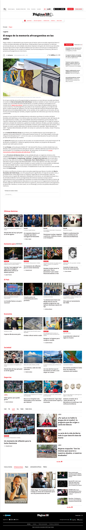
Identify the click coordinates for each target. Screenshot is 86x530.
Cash (5, 409)
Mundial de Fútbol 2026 (21, 9)
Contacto (34, 524)
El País (28, 9)
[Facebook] (9, 519)
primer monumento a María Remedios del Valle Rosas (28, 151)
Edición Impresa (11, 9)
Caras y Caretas (8, 467)
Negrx (10, 27)
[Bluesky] (14, 519)
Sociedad (39, 9)
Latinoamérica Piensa (35, 467)
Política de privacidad (42, 524)
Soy (18, 409)
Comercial (77, 515)
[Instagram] (11, 519)
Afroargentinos (8, 194)
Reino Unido (59, 20)
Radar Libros (29, 409)
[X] (12, 519)
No (9, 409)
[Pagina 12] (43, 15)
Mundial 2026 (46, 20)
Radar (22, 409)
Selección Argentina (37, 20)
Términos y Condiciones (54, 524)
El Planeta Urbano (18, 467)
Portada (5, 27)
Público (45, 467)
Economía (33, 9)
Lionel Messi (29, 20)
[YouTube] (16, 519)
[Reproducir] (54, 9)
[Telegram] (17, 519)
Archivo (29, 524)
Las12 (13, 409)
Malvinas (53, 20)
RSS (82, 515)
